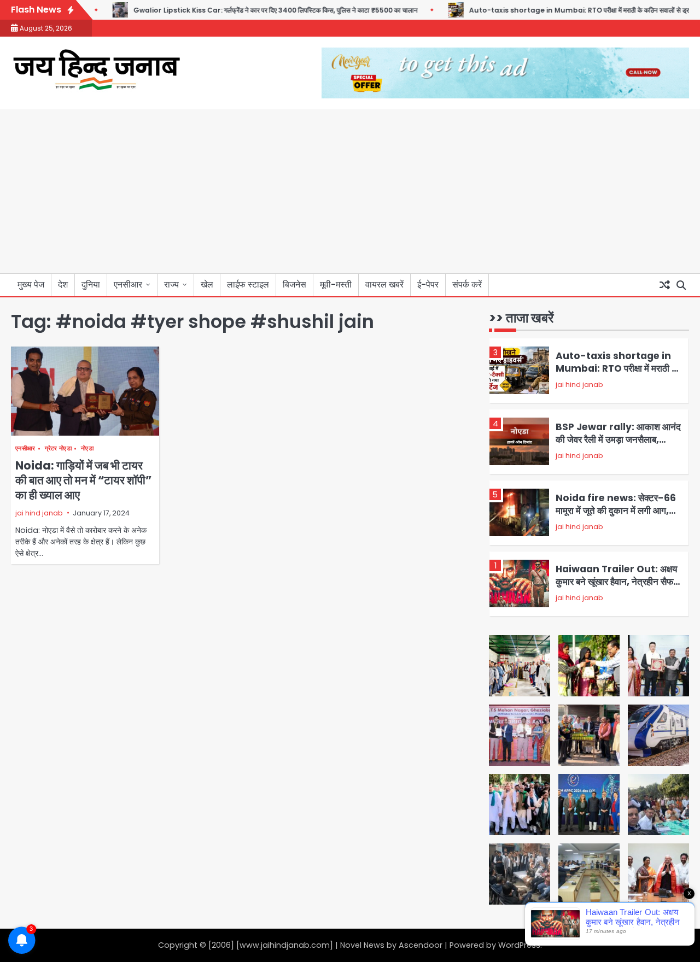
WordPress (519, 945)
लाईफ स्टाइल (248, 284)
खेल (207, 284)
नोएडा (87, 448)
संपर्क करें (467, 284)
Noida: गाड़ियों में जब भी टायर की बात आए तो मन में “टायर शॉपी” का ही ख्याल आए (83, 480)
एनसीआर (128, 284)
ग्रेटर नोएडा (58, 448)
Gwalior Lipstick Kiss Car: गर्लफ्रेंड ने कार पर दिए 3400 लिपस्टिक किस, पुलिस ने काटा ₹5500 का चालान (255, 10)
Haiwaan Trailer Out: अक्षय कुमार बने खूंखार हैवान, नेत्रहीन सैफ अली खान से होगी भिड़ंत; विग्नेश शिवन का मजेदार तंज (617, 587)
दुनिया (90, 284)
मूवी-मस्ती (336, 284)
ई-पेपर (428, 284)
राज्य (171, 284)
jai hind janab (39, 513)
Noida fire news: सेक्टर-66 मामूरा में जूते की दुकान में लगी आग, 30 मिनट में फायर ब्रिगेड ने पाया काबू (617, 510)
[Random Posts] (664, 285)
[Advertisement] (350, 191)
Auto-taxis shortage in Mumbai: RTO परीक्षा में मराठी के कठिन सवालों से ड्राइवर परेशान (573, 10)
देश (63, 284)
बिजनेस (294, 284)
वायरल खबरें (384, 284)
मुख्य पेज (31, 284)
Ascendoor (420, 945)
